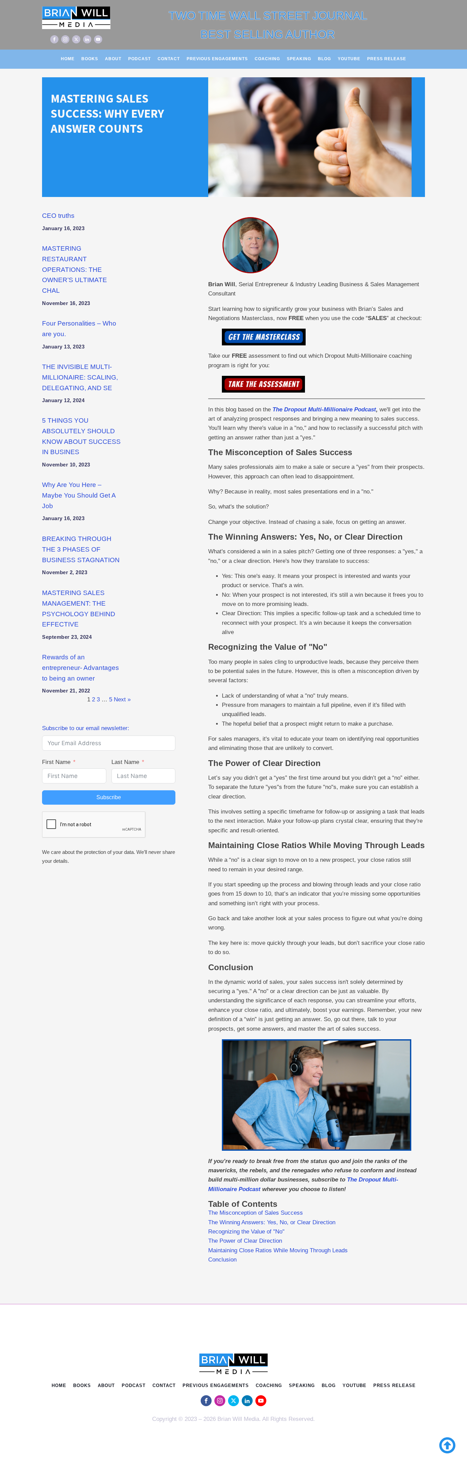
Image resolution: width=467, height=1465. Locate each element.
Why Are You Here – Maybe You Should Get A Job (79, 495)
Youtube (349, 58)
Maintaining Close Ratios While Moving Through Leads (278, 1250)
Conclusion (222, 1259)
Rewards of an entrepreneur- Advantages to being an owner (80, 668)
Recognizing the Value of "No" (246, 1231)
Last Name (125, 762)
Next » (122, 699)
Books (89, 58)
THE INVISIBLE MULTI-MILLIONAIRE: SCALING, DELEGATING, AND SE (80, 377)
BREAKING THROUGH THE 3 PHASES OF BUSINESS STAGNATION (81, 549)
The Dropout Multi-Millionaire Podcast (324, 409)
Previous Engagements (217, 58)
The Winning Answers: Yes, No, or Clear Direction (272, 1222)
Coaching (267, 58)
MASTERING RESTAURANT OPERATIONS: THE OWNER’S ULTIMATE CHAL (74, 269)
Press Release (386, 58)
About (113, 58)
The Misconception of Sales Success (255, 1213)
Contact (169, 58)
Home (68, 58)
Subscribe (108, 797)
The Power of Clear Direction (245, 1241)
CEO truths (58, 215)
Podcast (139, 58)
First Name (56, 762)
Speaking (299, 58)
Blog (324, 58)
